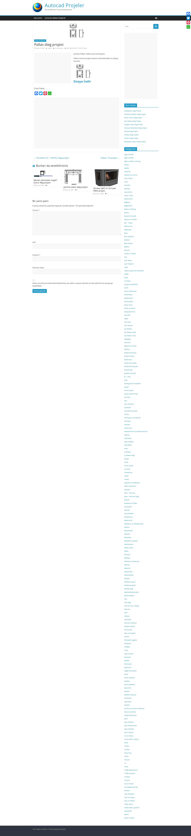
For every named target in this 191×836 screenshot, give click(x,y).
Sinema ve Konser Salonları (134, 708)
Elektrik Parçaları (130, 353)
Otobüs (127, 616)
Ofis (125, 599)
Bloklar (126, 247)
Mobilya (127, 558)
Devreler (127, 315)
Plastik (126, 637)
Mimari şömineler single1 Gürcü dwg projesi (45, 181)
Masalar (127, 534)
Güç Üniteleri (129, 404)
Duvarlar (127, 342)
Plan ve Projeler (130, 633)
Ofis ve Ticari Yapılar (131, 606)
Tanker (126, 746)
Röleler (126, 660)
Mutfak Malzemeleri (131, 592)
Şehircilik (127, 688)
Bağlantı (127, 202)
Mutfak (126, 578)
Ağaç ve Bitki (129, 158)
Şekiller (127, 691)
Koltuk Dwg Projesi (131, 131)
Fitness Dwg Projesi (131, 135)
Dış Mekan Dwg (130, 332)
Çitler (126, 277)
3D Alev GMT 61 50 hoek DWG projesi (104, 189)
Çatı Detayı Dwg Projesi (132, 121)
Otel (125, 613)
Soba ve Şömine (40, 40)
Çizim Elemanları (130, 291)
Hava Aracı (128, 428)
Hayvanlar (128, 438)
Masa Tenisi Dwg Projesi (133, 118)
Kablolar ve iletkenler (132, 483)
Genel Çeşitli (129, 390)
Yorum (36, 210)
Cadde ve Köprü (130, 254)
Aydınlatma (128, 199)
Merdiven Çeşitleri (131, 541)
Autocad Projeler (64, 5)
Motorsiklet (128, 572)
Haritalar (127, 421)
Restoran (127, 657)
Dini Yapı (127, 322)
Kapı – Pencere (129, 493)
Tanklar (127, 749)
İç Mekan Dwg (129, 455)
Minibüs (127, 554)
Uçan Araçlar (129, 784)
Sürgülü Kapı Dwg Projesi (133, 124)
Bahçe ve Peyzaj (130, 209)
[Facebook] (188, 13)
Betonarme (128, 226)
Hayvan (127, 435)
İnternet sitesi (38, 267)
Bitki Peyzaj (128, 243)
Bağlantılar (128, 206)
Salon (126, 674)
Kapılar (127, 500)
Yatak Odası (128, 804)
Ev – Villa (127, 377)
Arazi (126, 182)
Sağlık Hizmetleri (130, 671)
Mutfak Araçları (130, 582)
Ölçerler (127, 609)
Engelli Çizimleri (130, 373)
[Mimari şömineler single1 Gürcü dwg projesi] (42, 170)
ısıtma (126, 479)
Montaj (126, 565)
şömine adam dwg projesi (75, 187)
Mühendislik (128, 575)
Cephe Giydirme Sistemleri (134, 271)
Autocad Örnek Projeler (55, 18)
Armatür (127, 185)
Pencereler (128, 630)
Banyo (126, 212)
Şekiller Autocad (130, 695)
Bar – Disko (128, 223)
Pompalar (127, 643)
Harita (126, 414)
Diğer (126, 318)
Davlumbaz (128, 295)
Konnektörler (129, 513)
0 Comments (59, 48)
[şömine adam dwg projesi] (73, 170)
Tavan (126, 756)
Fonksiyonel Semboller (132, 383)
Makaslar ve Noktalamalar (133, 524)
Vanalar (127, 790)
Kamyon (127, 489)
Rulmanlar (128, 664)
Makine (127, 527)
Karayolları (128, 507)
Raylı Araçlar (129, 654)
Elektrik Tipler (129, 356)
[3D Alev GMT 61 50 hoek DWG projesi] (106, 170)
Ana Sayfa (38, 18)
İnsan (126, 462)
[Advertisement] (52, 68)
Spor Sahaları (129, 729)
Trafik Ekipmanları (131, 770)
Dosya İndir (82, 81)
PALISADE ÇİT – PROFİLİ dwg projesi (51, 158)
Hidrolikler (128, 445)
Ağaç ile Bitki (129, 154)
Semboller (128, 698)
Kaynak (127, 510)
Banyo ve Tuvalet (130, 219)
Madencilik (128, 520)
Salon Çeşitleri (129, 678)
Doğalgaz (127, 339)
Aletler (126, 168)
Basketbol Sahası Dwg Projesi (135, 142)
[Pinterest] (188, 22)
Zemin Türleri (129, 818)
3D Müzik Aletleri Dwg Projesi (135, 114)
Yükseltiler (128, 811)
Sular (126, 743)
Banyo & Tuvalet (130, 216)
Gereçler (127, 397)
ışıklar (126, 476)
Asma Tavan (128, 195)
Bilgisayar (127, 230)
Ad (34, 242)
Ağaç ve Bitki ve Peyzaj (132, 161)
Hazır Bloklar (129, 442)
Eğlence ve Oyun (130, 346)
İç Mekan (127, 452)
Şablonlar (127, 667)
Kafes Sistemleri (130, 486)
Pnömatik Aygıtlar (130, 640)
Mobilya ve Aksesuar (131, 561)
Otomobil (127, 619)
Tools (126, 767)
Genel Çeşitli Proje (131, 394)
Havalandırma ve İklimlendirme (135, 431)
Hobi (126, 448)
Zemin (126, 814)
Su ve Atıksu (128, 736)
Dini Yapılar (128, 325)
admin (50, 48)
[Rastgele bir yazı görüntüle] (156, 18)
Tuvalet (127, 780)
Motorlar (127, 568)
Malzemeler (128, 531)
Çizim (126, 288)
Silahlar (127, 705)
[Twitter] (188, 18)
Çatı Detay (128, 260)
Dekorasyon (128, 298)
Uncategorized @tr (131, 787)
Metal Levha (128, 548)
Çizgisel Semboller (131, 284)
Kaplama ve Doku (130, 503)
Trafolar (127, 777)
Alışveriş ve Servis (130, 175)
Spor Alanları (129, 722)
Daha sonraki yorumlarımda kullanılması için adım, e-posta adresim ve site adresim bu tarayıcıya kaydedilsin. (72, 284)
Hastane (127, 425)
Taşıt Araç (128, 753)
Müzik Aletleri (129, 596)
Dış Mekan (128, 329)
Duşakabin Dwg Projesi (132, 111)
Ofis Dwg (127, 602)
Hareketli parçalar (131, 411)
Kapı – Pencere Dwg (131, 496)
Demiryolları (128, 301)
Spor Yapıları (129, 732)
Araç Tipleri (128, 178)
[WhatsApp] (188, 27)
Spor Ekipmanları (130, 725)
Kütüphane (128, 517)
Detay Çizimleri (129, 308)
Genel (126, 387)
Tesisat (126, 760)
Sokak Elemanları (130, 715)
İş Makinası (128, 472)
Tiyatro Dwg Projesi (131, 138)
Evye (126, 380)
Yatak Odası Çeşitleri (131, 808)
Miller (126, 551)
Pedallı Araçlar (129, 626)
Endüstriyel (128, 370)
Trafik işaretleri (129, 773)
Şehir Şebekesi (129, 684)
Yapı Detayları (129, 794)
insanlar (127, 469)
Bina (126, 233)
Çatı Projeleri (129, 264)
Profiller (127, 647)
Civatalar (127, 281)
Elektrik (127, 349)
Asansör (127, 189)
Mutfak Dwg (128, 589)
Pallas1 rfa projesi (110, 158)
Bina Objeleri (129, 236)
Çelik (126, 267)
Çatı (125, 257)
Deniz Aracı (128, 305)
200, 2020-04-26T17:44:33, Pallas (77, 48)
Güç (125, 401)
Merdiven (127, 537)
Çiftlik (126, 274)
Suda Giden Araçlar (131, 739)
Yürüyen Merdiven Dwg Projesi (135, 128)
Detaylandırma (129, 312)
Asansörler (128, 192)
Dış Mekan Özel (130, 336)
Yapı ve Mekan (129, 801)
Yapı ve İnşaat (129, 797)
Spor (126, 719)
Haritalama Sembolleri (132, 418)
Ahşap (126, 165)
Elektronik (128, 360)
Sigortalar (127, 702)
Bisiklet (127, 240)
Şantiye (127, 681)
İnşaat (126, 459)
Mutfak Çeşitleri (130, 585)
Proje (126, 650)
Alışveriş (127, 171)
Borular (127, 250)
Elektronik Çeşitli (130, 363)
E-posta (36, 255)
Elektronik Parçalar (131, 366)
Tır (125, 763)
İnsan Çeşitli (128, 466)
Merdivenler (128, 544)
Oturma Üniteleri (130, 623)
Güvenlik (127, 407)
